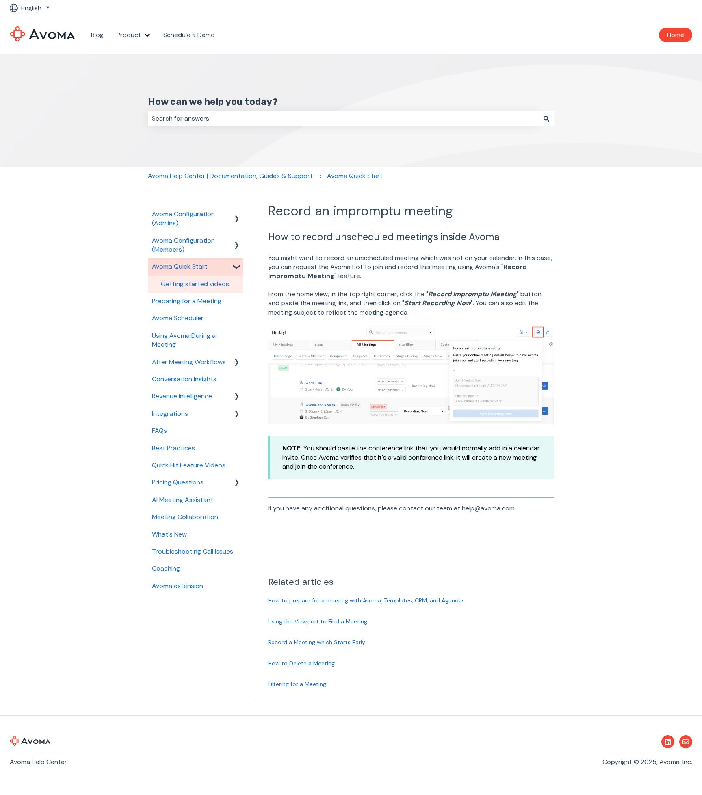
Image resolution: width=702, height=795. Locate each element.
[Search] (546, 118)
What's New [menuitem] (169, 534)
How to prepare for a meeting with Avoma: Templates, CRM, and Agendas (366, 600)
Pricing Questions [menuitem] (178, 482)
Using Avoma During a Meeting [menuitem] (184, 340)
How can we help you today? (213, 101)
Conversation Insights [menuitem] (184, 379)
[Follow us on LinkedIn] (667, 741)
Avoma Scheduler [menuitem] (178, 318)
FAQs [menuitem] (159, 430)
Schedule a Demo (189, 34)
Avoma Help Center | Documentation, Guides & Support (230, 176)
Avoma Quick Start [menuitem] (180, 266)
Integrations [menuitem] (170, 413)
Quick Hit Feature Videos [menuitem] (188, 465)
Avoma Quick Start (355, 176)
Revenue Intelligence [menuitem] (182, 396)
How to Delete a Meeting (301, 663)
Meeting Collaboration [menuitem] (185, 517)
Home (675, 34)
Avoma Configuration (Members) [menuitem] (183, 245)
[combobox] (343, 118)
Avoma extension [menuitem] (177, 586)
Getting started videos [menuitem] (195, 284)
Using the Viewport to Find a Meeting (317, 621)
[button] (236, 214)
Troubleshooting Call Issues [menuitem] (192, 551)
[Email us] (685, 741)
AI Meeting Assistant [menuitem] (182, 499)
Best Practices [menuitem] (173, 448)
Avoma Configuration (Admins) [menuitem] (183, 218)
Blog (97, 34)
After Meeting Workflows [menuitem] (189, 362)
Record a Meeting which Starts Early (316, 642)
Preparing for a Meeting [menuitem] (186, 301)
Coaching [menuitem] (166, 568)
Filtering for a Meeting (297, 684)
